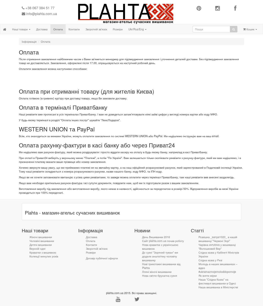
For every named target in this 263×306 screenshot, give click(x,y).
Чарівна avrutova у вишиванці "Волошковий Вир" (217, 246)
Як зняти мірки (208, 275)
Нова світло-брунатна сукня (159, 275)
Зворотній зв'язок (96, 29)
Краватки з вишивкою (42, 252)
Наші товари (20, 29)
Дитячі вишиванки (40, 245)
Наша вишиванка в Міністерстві (218, 287)
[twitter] (136, 300)
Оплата (58, 29)
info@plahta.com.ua (41, 13)
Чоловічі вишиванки (41, 241)
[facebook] (235, 8)
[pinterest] (199, 8)
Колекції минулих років (43, 256)
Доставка (42, 29)
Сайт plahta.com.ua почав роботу (163, 241)
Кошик (250, 29)
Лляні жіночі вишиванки (157, 272)
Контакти (74, 29)
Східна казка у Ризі (210, 260)
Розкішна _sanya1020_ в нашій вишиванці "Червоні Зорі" (218, 239)
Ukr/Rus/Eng (136, 29)
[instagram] (217, 8)
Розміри (118, 29)
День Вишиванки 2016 (156, 237)
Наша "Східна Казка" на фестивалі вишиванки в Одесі (217, 281)
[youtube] (118, 300)
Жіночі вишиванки (40, 237)
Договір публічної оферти (102, 258)
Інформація (29, 41)
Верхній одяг (37, 248)
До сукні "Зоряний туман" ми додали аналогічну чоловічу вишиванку (160, 256)
